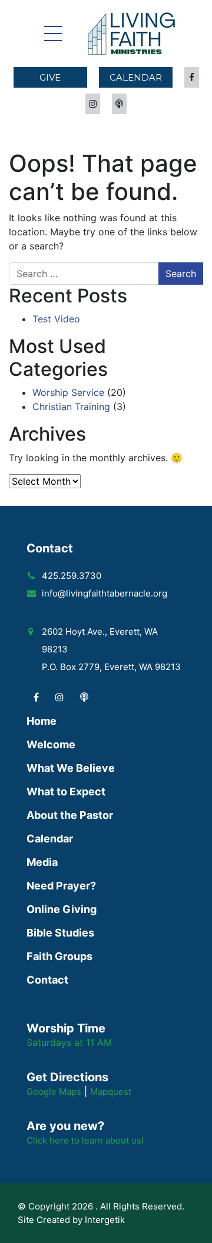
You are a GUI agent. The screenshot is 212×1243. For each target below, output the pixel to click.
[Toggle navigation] (53, 33)
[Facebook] (36, 697)
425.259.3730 (71, 575)
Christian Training (71, 406)
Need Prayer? (61, 885)
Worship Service (68, 392)
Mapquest (110, 1091)
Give (50, 77)
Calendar (136, 77)
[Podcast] (84, 697)
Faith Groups (59, 956)
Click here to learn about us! (85, 1140)
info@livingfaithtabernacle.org (104, 593)
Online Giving (61, 909)
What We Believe (70, 768)
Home (41, 721)
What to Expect (65, 791)
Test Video (56, 319)
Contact (47, 980)
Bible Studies (60, 933)
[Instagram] (59, 697)
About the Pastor (69, 815)
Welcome (50, 744)
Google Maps (53, 1091)
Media (42, 862)
